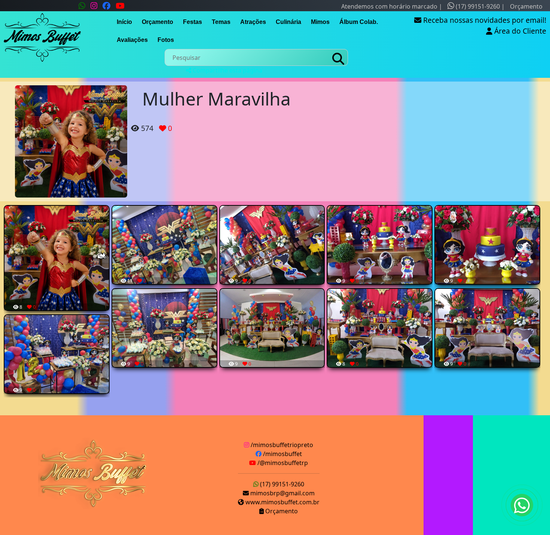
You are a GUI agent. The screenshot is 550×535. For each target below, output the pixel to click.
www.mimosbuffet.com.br (282, 502)
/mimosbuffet (282, 454)
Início (124, 22)
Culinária (288, 22)
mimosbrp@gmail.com (282, 493)
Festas (192, 22)
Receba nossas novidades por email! (483, 20)
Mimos (320, 22)
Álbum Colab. (358, 22)
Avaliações (132, 40)
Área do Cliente (519, 31)
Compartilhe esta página (226, 70)
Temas (221, 22)
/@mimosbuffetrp (282, 463)
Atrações (253, 22)
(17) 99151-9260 (477, 6)
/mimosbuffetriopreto (281, 445)
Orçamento (526, 6)
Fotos (166, 40)
